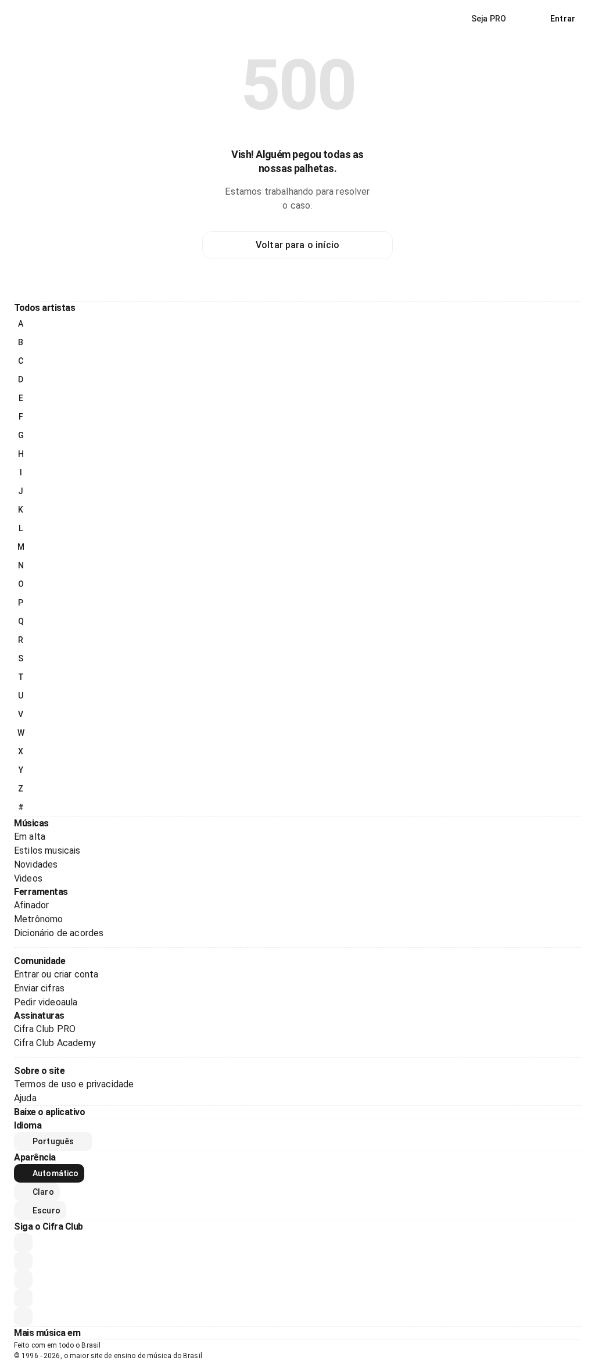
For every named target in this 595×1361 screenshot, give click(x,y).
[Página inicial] (40, 19)
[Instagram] (23, 1261)
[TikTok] (23, 1298)
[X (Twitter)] (23, 1317)
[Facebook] (23, 1279)
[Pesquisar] (528, 18)
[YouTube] (23, 1242)
